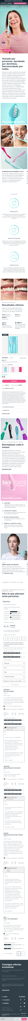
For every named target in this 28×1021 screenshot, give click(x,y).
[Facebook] (24, 999)
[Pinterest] (24, 1006)
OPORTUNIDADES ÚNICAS (20, 3)
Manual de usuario (6, 413)
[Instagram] (20, 999)
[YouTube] (24, 1003)
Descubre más (6, 469)
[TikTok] (20, 1010)
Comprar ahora (7, 50)
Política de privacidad (6, 985)
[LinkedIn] (20, 1006)
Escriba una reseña (23, 357)
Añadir (24, 1019)
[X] (20, 1003)
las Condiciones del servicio (17, 985)
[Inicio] (14, 7)
